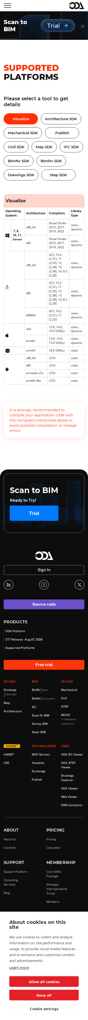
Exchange (38, 771)
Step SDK (58, 175)
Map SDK (44, 147)
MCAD (69, 719)
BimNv (43, 698)
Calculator (53, 847)
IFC (34, 707)
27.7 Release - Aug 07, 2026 (24, 639)
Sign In (44, 570)
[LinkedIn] (8, 585)
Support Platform (15, 872)
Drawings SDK (21, 175)
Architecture (13, 711)
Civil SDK (16, 147)
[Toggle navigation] (7, 5)
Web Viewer (69, 797)
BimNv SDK (18, 161)
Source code (44, 604)
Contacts (10, 847)
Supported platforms (20, 648)
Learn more (19, 967)
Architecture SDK (61, 119)
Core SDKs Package (53, 874)
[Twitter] (79, 585)
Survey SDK (40, 724)
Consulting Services (11, 882)
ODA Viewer (69, 788)
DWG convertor (72, 805)
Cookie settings (44, 1008)
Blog (7, 893)
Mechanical (69, 690)
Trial (34, 513)
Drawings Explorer (67, 778)
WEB (9, 754)
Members (52, 901)
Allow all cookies (44, 981)
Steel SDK (39, 732)
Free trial (44, 664)
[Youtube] (44, 585)
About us (10, 839)
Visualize (21, 119)
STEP (64, 706)
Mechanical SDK (23, 133)
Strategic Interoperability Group (56, 889)
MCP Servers (41, 754)
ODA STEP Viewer (68, 765)
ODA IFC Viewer (72, 754)
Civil (64, 698)
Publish (62, 133)
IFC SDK (71, 147)
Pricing (51, 839)
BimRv (40, 690)
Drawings (10, 692)
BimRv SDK (51, 161)
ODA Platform (15, 631)
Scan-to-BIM (40, 715)
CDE (6, 763)
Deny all (44, 995)
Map (7, 703)
